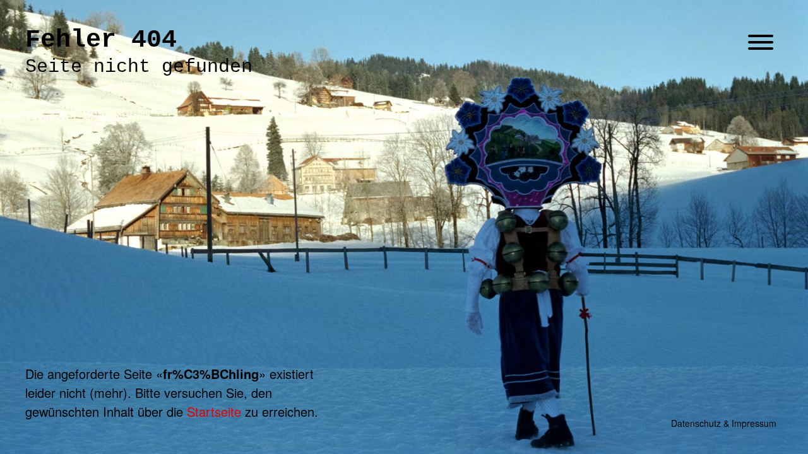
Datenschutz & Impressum (723, 423)
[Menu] (761, 43)
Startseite (214, 411)
